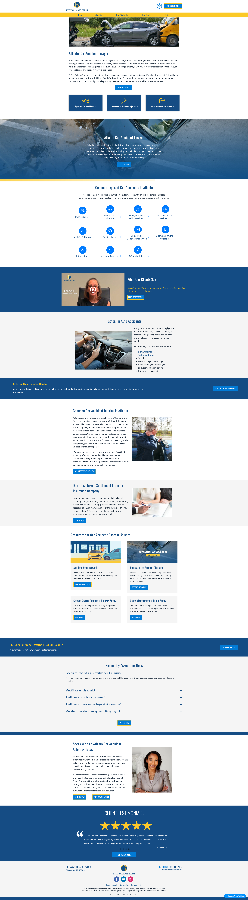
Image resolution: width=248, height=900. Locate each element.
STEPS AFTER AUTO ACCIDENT (225, 388)
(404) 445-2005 (175, 867)
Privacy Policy (136, 885)
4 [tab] (129, 849)
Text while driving (146, 355)
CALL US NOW (123, 87)
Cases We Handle (122, 14)
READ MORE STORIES (135, 297)
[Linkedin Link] (124, 879)
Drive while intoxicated (148, 351)
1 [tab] (120, 849)
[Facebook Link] (117, 879)
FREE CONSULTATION (173, 6)
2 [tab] (123, 849)
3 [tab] (126, 849)
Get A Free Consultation (84, 471)
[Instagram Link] (130, 879)
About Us (98, 14)
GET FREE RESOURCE (82, 584)
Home (80, 14)
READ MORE (79, 617)
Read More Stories (124, 854)
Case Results (146, 14)
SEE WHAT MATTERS (229, 647)
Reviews (167, 14)
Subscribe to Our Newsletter (117, 885)
